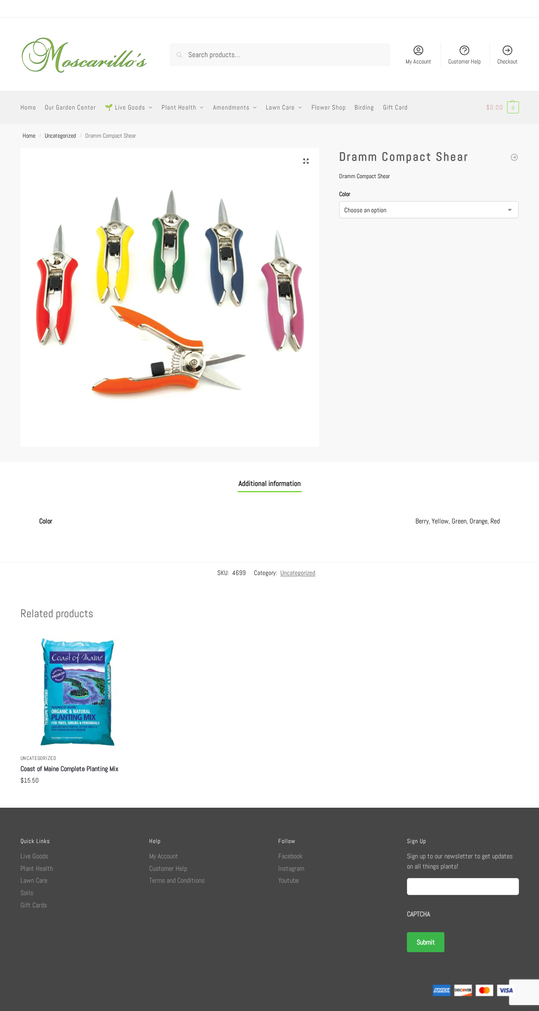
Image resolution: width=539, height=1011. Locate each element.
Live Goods (34, 856)
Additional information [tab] (270, 483)
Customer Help (464, 61)
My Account (418, 61)
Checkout (507, 61)
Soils (26, 892)
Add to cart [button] (77, 799)
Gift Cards (33, 905)
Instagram (291, 868)
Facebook (290, 856)
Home (29, 135)
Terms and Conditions (177, 880)
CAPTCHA (418, 914)
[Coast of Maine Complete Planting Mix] (514, 157)
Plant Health (36, 868)
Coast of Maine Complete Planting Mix (69, 768)
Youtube (288, 880)
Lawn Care (33, 880)
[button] (502, 107)
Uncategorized (60, 135)
